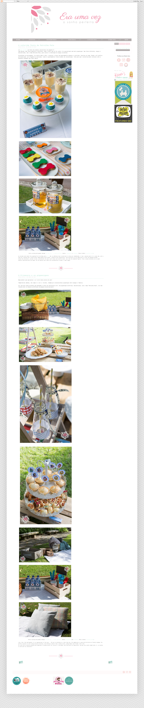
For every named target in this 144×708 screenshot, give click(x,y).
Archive (128, 43)
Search (116, 43)
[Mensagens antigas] (110, 664)
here (48, 256)
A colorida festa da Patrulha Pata (36, 45)
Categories (122, 43)
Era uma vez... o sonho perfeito (54, 253)
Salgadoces (69, 253)
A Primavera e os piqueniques (33, 275)
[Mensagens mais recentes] (21, 664)
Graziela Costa (89, 253)
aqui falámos (23, 50)
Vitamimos (75, 253)
